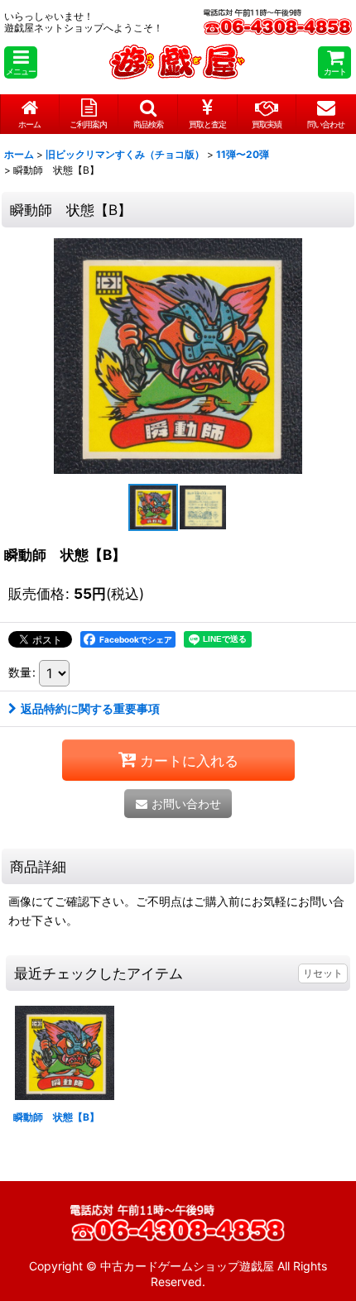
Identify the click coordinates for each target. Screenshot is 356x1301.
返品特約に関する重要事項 (90, 708)
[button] (20, 62)
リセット (323, 973)
